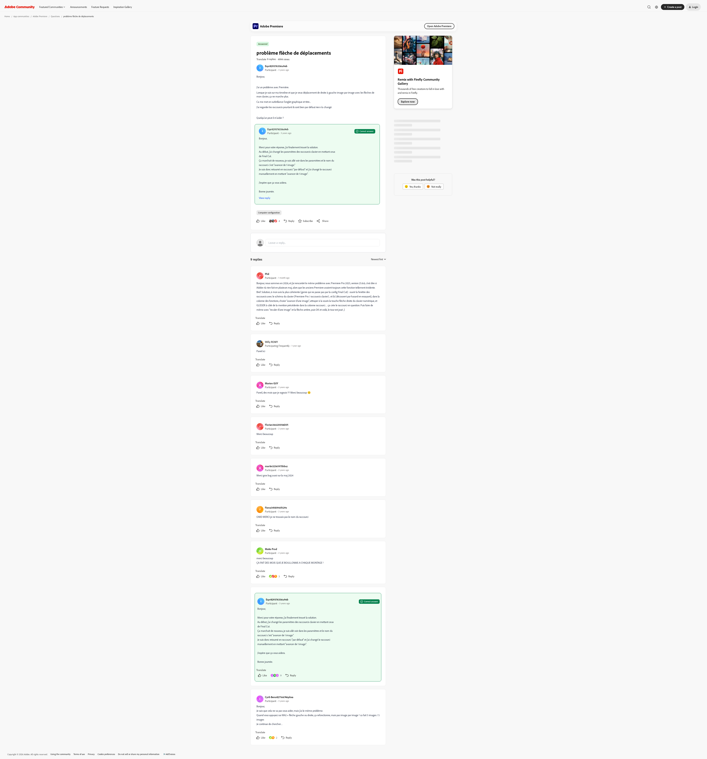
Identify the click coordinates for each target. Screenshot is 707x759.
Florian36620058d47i (276, 424)
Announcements (78, 6)
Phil (267, 273)
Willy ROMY (271, 341)
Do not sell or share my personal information (138, 754)
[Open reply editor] (318, 242)
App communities (21, 16)
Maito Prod (271, 549)
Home (7, 16)
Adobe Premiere (40, 16)
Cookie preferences (106, 754)
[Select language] (656, 7)
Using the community (60, 754)
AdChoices (170, 754)
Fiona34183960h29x (276, 507)
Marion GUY (271, 383)
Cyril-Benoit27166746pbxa (279, 697)
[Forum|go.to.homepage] (19, 7)
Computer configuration (269, 212)
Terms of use (79, 754)
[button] (672, 7)
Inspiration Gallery (122, 6)
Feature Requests (100, 6)
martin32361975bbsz (276, 466)
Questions (55, 16)
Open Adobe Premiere (439, 26)
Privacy (91, 754)
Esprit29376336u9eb (276, 66)
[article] (318, 299)
